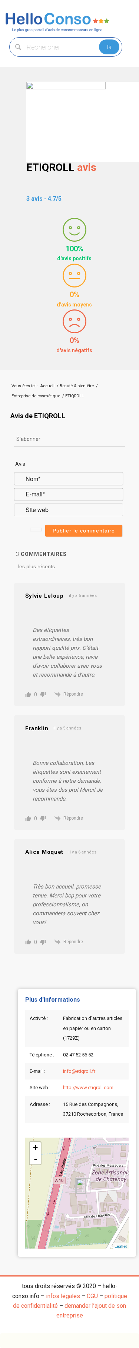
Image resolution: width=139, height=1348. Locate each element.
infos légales (63, 1296)
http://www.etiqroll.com (88, 1087)
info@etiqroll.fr (79, 1071)
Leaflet (121, 1246)
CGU (92, 1296)
